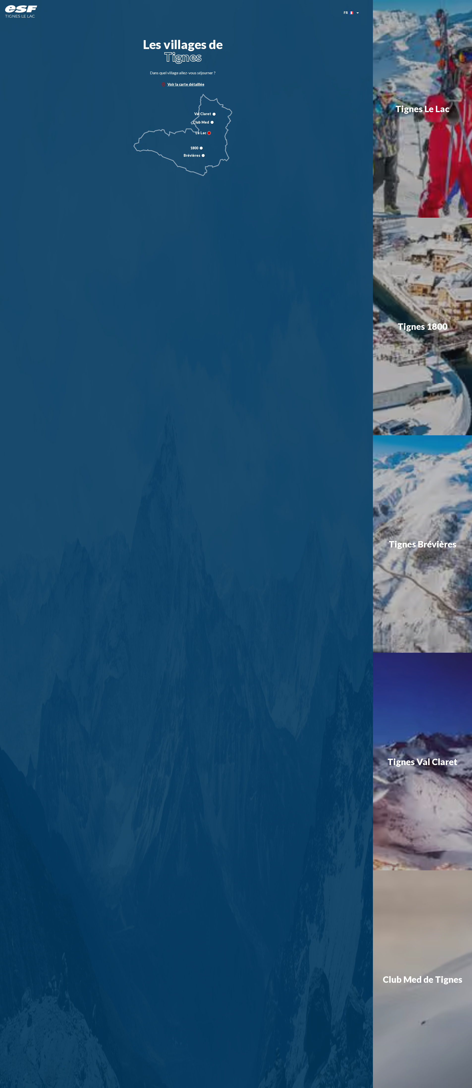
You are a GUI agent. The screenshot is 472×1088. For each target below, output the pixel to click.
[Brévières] (203, 155)
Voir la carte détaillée (185, 84)
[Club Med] (212, 122)
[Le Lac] (209, 132)
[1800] (201, 148)
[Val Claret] (214, 114)
